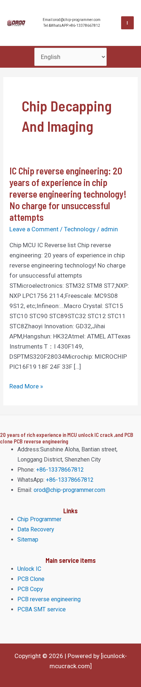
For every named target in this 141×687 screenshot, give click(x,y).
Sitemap (27, 539)
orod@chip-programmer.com (69, 489)
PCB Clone (30, 579)
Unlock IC (29, 568)
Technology (79, 229)
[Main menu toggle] (127, 22)
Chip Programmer (39, 519)
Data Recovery (35, 529)
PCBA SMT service (41, 609)
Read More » (26, 385)
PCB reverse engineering (49, 599)
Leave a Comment (34, 229)
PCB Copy (30, 589)
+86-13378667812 (59, 469)
